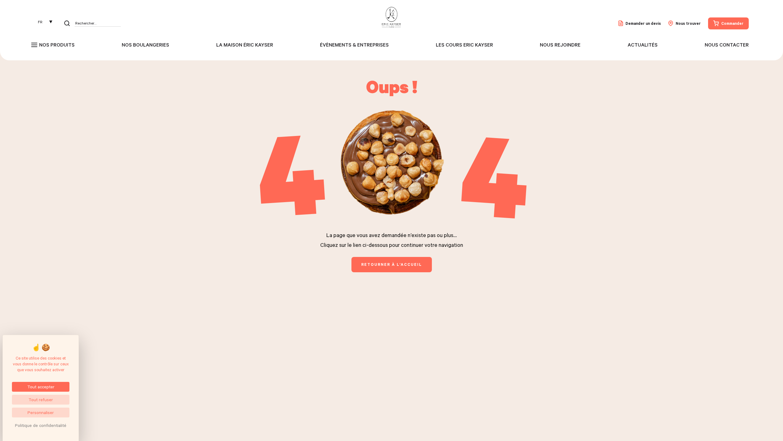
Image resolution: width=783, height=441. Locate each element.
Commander (732, 23)
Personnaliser (41, 412)
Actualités (643, 45)
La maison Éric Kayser (244, 45)
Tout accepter (40, 386)
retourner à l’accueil (391, 264)
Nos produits (57, 45)
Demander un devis (643, 23)
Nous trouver (688, 23)
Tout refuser (40, 399)
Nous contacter (727, 45)
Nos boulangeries (145, 45)
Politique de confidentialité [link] (40, 425)
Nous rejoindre (560, 45)
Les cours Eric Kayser (464, 45)
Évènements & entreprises (354, 45)
